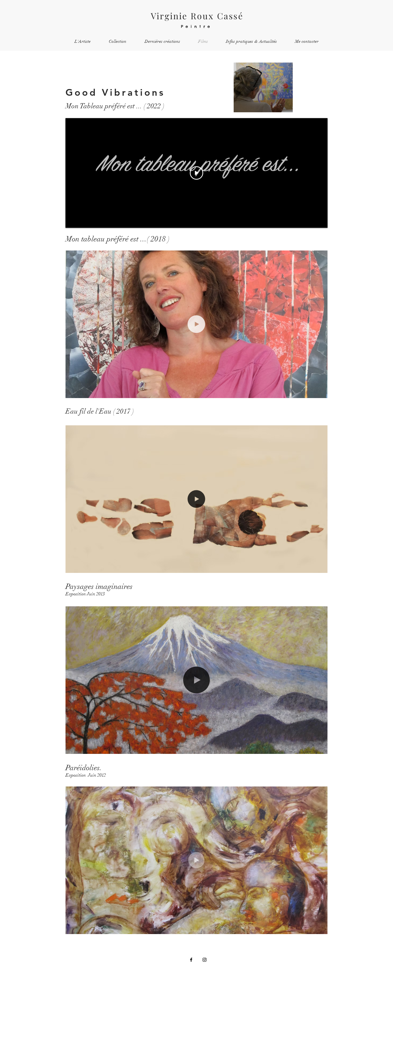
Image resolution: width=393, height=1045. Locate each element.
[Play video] (196, 173)
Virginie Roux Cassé (197, 15)
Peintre (197, 26)
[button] (321, 392)
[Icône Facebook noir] (191, 959)
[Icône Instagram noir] (204, 959)
